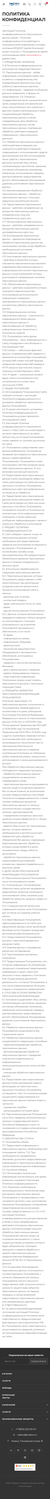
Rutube (32, 1450)
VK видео (39, 1450)
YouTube (25, 1450)
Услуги (6, 1381)
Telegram (18, 1450)
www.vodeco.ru (34, 55)
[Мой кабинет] (40, 4)
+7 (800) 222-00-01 (26, 1429)
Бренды (7, 1388)
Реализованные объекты (18, 1419)
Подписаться (38, 1361)
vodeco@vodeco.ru (27, 1434)
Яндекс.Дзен (25, 1457)
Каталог (7, 1374)
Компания (8, 1405)
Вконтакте (11, 1450)
